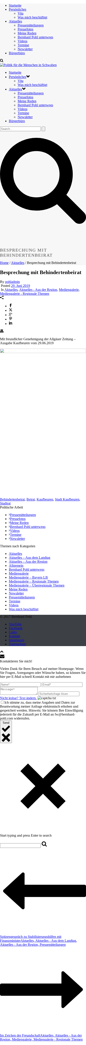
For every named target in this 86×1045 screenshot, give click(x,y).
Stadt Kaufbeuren (67, 499)
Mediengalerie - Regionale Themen (24, 293)
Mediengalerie (69, 290)
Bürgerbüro (17, 53)
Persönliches (17, 9)
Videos (22, 41)
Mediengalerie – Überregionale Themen (36, 585)
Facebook (15, 628)
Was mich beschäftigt (32, 17)
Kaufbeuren (45, 499)
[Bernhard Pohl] (28, 65)
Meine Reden (27, 33)
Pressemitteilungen (31, 25)
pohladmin (12, 282)
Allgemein (16, 565)
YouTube (15, 624)
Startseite (15, 5)
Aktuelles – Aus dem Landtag (29, 557)
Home (4, 263)
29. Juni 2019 (20, 286)
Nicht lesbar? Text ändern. (18, 698)
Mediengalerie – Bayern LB (28, 577)
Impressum (16, 640)
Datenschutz (17, 644)
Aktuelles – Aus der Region (28, 561)
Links (13, 632)
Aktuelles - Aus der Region (38, 290)
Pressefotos (25, 29)
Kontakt (14, 636)
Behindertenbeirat (12, 499)
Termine (23, 45)
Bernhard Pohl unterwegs (35, 37)
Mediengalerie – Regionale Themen (34, 581)
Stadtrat (5, 503)
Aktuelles (15, 21)
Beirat (30, 499)
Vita (20, 13)
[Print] (2, 331)
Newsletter (25, 49)
